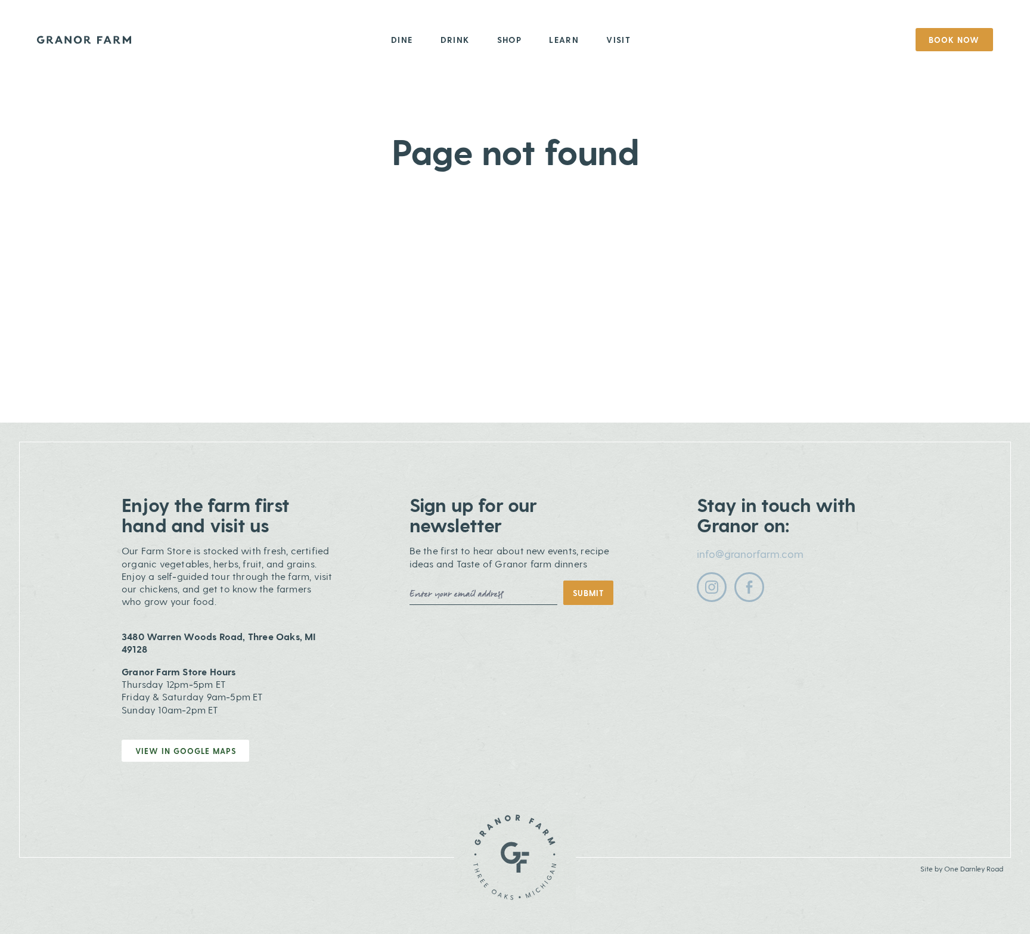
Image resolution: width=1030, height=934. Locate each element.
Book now (954, 39)
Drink (455, 40)
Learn (564, 40)
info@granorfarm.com (750, 553)
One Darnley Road (973, 868)
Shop (509, 40)
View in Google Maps (185, 750)
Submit (588, 592)
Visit (618, 40)
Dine (402, 40)
